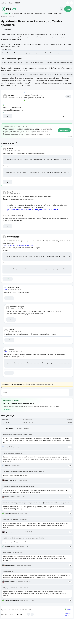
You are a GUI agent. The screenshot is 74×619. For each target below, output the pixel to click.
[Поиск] (71, 392)
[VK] (71, 3)
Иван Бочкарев (10, 496)
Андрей (11, 350)
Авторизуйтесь (8, 384)
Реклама (69, 136)
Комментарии (17, 13)
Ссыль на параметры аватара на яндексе (18, 245)
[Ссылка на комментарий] (65, 182)
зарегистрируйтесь (23, 384)
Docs (11, 3)
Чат (55, 13)
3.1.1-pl (24, 423)
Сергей (7, 447)
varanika (8, 513)
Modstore (4, 3)
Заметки (19, 428)
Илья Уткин (9, 546)
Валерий (11, 95)
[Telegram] (67, 3)
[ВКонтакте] (63, 116)
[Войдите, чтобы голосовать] (5, 116)
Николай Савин (13, 287)
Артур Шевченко (10, 480)
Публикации (28, 13)
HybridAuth (5, 423)
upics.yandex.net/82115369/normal (19, 210)
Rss (60, 13)
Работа (26, 428)
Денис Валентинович (12, 600)
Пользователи (40, 13)
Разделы (7, 13)
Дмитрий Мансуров (13, 236)
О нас (49, 13)
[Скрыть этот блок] (71, 125)
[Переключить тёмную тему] (61, 9)
